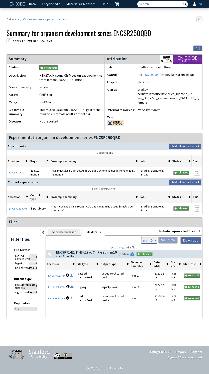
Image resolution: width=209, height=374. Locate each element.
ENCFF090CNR (56, 287)
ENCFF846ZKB (56, 298)
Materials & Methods (81, 4)
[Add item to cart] (199, 19)
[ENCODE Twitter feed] (200, 4)
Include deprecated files (177, 231)
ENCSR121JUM (18, 209)
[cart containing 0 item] (116, 4)
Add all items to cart (185, 146)
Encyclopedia (51, 4)
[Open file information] (67, 276)
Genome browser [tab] (64, 232)
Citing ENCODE (160, 352)
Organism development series (44, 19)
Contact (196, 352)
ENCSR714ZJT (17, 172)
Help (105, 4)
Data (32, 4)
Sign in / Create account (185, 357)
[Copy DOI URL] (9, 41)
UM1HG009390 (147, 75)
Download (191, 240)
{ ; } (198, 48)
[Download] (132, 254)
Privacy (180, 352)
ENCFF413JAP (56, 276)
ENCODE (18, 4)
